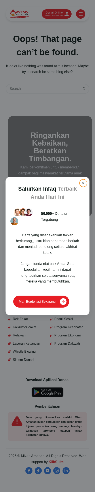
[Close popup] (83, 183)
